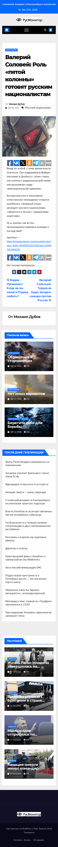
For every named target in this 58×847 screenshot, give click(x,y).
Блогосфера (11, 50)
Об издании (38, 840)
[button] (45, 30)
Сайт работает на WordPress (19, 829)
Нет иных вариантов (26, 393)
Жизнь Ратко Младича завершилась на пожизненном (28, 666)
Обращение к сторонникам (20, 359)
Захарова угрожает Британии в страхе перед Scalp (24, 700)
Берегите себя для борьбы (25, 425)
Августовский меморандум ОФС (23, 567)
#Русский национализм (37, 107)
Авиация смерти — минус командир (25, 492)
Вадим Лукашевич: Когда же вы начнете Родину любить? (17, 288)
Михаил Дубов (17, 104)
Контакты (17, 840)
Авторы (27, 840)
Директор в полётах (16, 548)
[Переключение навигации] (26, 29)
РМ (27, 366)
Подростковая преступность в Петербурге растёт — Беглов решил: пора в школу (26, 578)
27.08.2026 (16, 672)
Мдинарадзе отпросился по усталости (26, 484)
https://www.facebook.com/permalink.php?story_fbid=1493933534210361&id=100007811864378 (29, 245)
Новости (12, 659)
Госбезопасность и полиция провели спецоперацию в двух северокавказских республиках (28, 526)
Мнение (25, 419)
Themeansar (29, 832)
